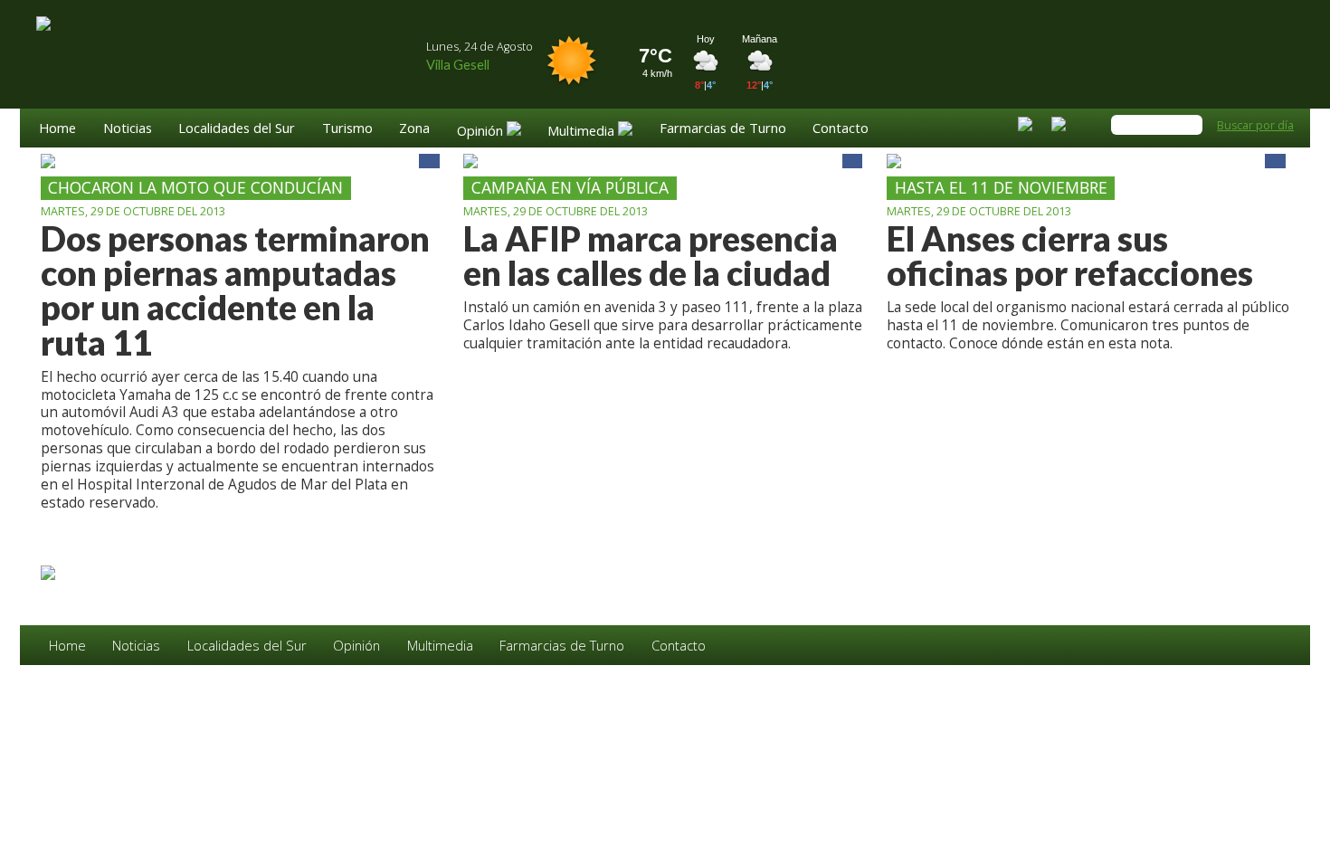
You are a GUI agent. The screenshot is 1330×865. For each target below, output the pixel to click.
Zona (414, 129)
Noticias (127, 129)
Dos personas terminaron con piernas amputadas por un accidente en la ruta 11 (235, 291)
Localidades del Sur (236, 129)
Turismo (347, 129)
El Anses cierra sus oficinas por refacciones (1070, 256)
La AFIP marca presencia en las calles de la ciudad (650, 256)
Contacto (840, 129)
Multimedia (440, 645)
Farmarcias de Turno (723, 129)
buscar (1190, 125)
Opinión (356, 645)
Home (57, 129)
